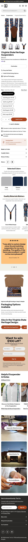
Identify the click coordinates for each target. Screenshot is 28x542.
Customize (14, 66)
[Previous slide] (12, 267)
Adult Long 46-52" (8, 102)
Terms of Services (21, 511)
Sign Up (14, 359)
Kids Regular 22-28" (8, 110)
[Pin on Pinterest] (12, 162)
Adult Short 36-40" (8, 93)
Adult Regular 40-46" (8, 97)
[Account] (20, 6)
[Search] (25, 11)
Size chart (24, 90)
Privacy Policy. (6, 513)
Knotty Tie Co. (9, 537)
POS (15, 537)
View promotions (12, 143)
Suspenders (9, 15)
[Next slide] (16, 267)
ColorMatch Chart (6, 173)
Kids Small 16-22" (7, 106)
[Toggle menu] (2, 6)
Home (2, 15)
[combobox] (14, 10)
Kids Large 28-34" (7, 114)
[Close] (25, 140)
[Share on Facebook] (8, 162)
